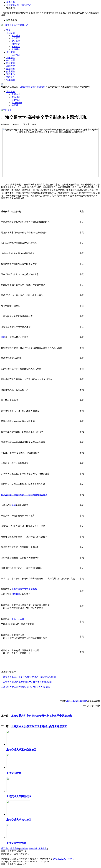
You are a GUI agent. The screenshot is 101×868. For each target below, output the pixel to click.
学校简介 (10, 77)
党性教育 (16, 594)
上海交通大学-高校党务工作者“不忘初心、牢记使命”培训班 (28, 677)
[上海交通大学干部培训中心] (14, 25)
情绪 (3, 337)
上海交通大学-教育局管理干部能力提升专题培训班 (39, 726)
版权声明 (33, 848)
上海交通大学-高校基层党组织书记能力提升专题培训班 (26, 682)
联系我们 (10, 80)
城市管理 (16, 38)
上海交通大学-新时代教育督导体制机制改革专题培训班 (41, 715)
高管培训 (16, 55)
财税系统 (16, 49)
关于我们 (10, 2)
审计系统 (16, 41)
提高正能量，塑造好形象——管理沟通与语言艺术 (24, 495)
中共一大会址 (18, 619)
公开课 (15, 105)
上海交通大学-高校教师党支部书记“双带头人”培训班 (25, 687)
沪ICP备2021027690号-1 (63, 859)
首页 (8, 30)
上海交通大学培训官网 (76, 701)
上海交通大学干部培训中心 (19, 5)
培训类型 (10, 91)
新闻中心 (10, 74)
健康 (14, 505)
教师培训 (10, 63)
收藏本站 (10, 8)
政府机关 (16, 46)
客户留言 (42, 848)
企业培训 (10, 52)
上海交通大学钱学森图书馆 (24, 589)
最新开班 (10, 69)
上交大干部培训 (27, 87)
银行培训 (10, 60)
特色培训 (24, 848)
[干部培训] (6, 110)
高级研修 (10, 58)
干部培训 (10, 33)
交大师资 (10, 71)
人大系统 (16, 35)
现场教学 (10, 66)
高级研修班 (17, 102)
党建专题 (16, 44)
